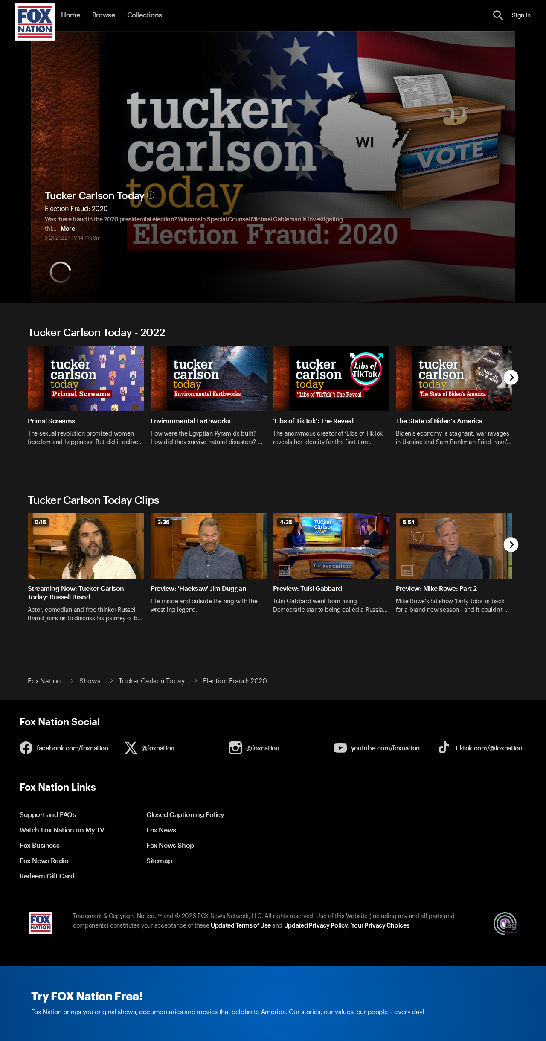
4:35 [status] (286, 522)
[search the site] (498, 16)
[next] (511, 378)
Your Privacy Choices (380, 926)
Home (70, 15)
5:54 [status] (409, 522)
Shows (89, 681)
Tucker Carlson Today (95, 196)
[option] (89, 401)
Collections (144, 15)
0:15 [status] (40, 522)
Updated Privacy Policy (316, 926)
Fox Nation (44, 681)
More (68, 229)
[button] (498, 16)
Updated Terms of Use (240, 926)
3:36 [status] (163, 522)
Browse (103, 15)
